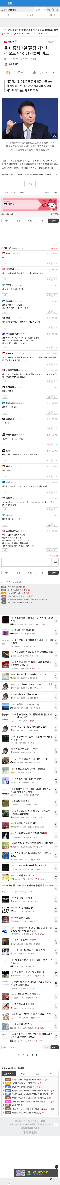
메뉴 (3, 214)
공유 (47, 192)
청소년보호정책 (44, 1124)
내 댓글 (30, 15)
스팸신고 (21, 192)
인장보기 (9, 214)
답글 (4, 263)
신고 (13, 192)
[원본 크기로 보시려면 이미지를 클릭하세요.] (30, 97)
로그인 (18, 1121)
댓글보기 (53, 573)
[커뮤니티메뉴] (3, 3)
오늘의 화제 (8, 1074)
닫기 (56, 1167)
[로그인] (51, 3)
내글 (7, 15)
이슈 (51, 1074)
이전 (30, 221)
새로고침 (55, 248)
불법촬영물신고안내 (30, 1127)
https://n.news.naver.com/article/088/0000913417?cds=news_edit (29, 174)
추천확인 (5, 192)
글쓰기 (57, 9)
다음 (41, 221)
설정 (43, 1121)
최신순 (20, 248)
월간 (37, 1074)
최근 (5, 1047)
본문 (18, 221)
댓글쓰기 (53, 221)
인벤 (10, 3)
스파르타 (7, 34)
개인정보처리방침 (27, 1124)
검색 (46, 1047)
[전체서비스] (56, 3)
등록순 (14, 248)
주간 (23, 1074)
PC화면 (27, 1121)
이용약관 (13, 1124)
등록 (55, 562)
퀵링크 (36, 1121)
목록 (7, 221)
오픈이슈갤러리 (8, 9)
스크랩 (54, 192)
